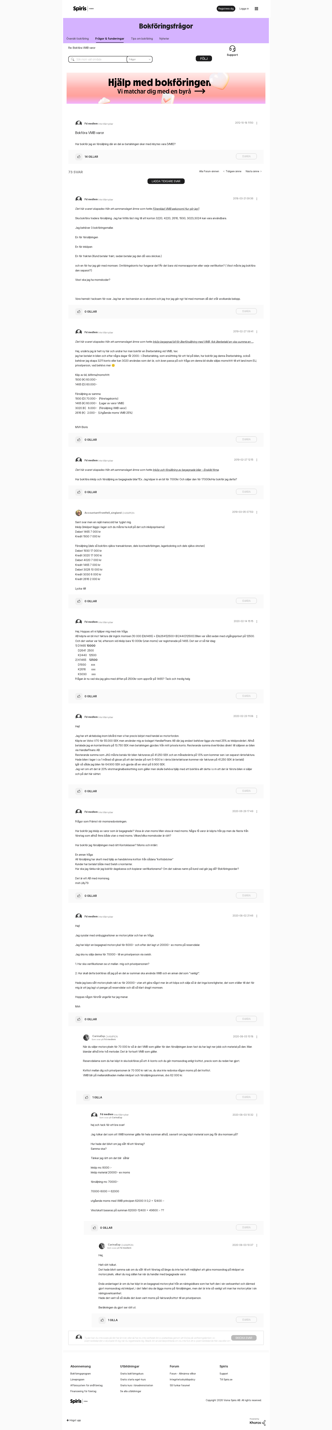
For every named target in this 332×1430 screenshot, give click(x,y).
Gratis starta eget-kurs (133, 1379)
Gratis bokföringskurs (132, 1373)
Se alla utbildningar (130, 1391)
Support (224, 1373)
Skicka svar (244, 1338)
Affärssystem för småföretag (86, 1385)
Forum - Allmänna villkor (183, 1373)
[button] (257, 123)
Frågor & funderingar (109, 38)
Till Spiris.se (226, 1379)
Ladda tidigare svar (166, 181)
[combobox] (107, 59)
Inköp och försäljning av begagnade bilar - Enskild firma (186, 469)
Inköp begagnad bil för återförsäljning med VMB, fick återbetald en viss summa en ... (203, 341)
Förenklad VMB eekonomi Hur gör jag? (176, 208)
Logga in (244, 8)
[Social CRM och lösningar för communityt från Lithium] (257, 1421)
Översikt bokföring (77, 38)
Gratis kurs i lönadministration (136, 1385)
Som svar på (104, 1039)
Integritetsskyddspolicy (182, 1379)
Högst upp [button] (75, 1420)
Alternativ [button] (204, 59)
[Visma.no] (83, 9)
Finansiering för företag (83, 1391)
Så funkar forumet (180, 1385)
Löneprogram (77, 1379)
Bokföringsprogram (80, 1373)
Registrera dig (226, 8)
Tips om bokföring (142, 38)
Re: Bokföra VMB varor (81, 47)
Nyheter (164, 38)
